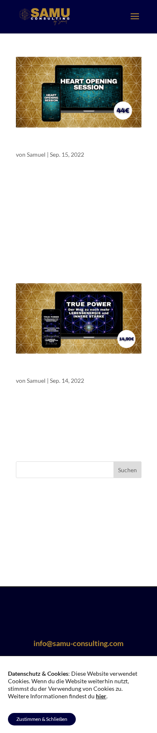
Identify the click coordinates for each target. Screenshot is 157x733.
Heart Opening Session (48, 144)
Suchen (127, 469)
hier (101, 696)
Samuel (36, 154)
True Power (32, 370)
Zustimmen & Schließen (41, 719)
